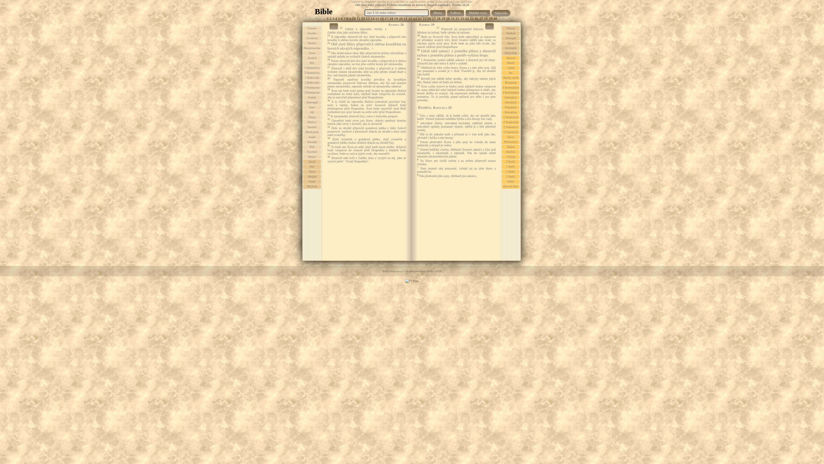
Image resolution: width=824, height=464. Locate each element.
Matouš (510, 58)
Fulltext (455, 13)
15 (377, 19)
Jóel (312, 166)
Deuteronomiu (312, 48)
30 (448, 19)
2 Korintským (511, 92)
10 (354, 19)
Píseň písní (312, 132)
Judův (510, 181)
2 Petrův (511, 161)
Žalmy (312, 117)
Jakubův (511, 151)
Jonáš (312, 181)
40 (495, 19)
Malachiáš (511, 53)
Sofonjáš (511, 38)
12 (363, 19)
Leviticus (312, 38)
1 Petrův (511, 156)
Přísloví (312, 122)
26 (429, 19)
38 (486, 19)
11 (358, 19)
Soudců (312, 58)
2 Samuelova (312, 72)
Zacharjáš (510, 48)
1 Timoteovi (511, 127)
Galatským (510, 97)
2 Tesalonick (510, 122)
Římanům (511, 82)
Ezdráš (312, 97)
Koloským (511, 112)
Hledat (437, 13)
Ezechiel (312, 151)
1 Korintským (511, 87)
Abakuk (510, 33)
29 (443, 19)
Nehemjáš (312, 102)
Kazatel (312, 127)
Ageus (510, 43)
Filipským (511, 107)
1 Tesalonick (510, 117)
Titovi (510, 137)
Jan (511, 72)
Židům (511, 146)
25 (424, 19)
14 (372, 19)
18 (391, 19)
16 (382, 19)
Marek (511, 62)
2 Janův (510, 171)
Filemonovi (511, 141)
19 (396, 19)
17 (387, 19)
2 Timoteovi (511, 132)
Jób (312, 112)
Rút (312, 62)
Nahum (511, 28)
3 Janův (510, 176)
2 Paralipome (312, 92)
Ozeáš (312, 161)
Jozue (312, 53)
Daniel (312, 156)
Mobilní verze (478, 13)
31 (453, 19)
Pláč (312, 146)
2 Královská (312, 82)
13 (368, 19)
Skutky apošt (510, 77)
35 (472, 19)
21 (405, 19)
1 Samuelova (312, 67)
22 (410, 19)
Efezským (511, 102)
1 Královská (312, 77)
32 (457, 19)
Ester (312, 107)
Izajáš (312, 137)
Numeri (312, 43)
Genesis (312, 28)
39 (490, 19)
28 (439, 19)
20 (401, 19)
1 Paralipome (312, 87)
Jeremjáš (312, 141)
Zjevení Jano (510, 186)
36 (476, 19)
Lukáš (510, 67)
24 (420, 19)
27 (434, 19)
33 (462, 19)
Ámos (312, 171)
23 (415, 19)
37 (481, 19)
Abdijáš (312, 176)
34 (467, 19)
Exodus (312, 33)
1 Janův (510, 166)
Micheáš (312, 186)
